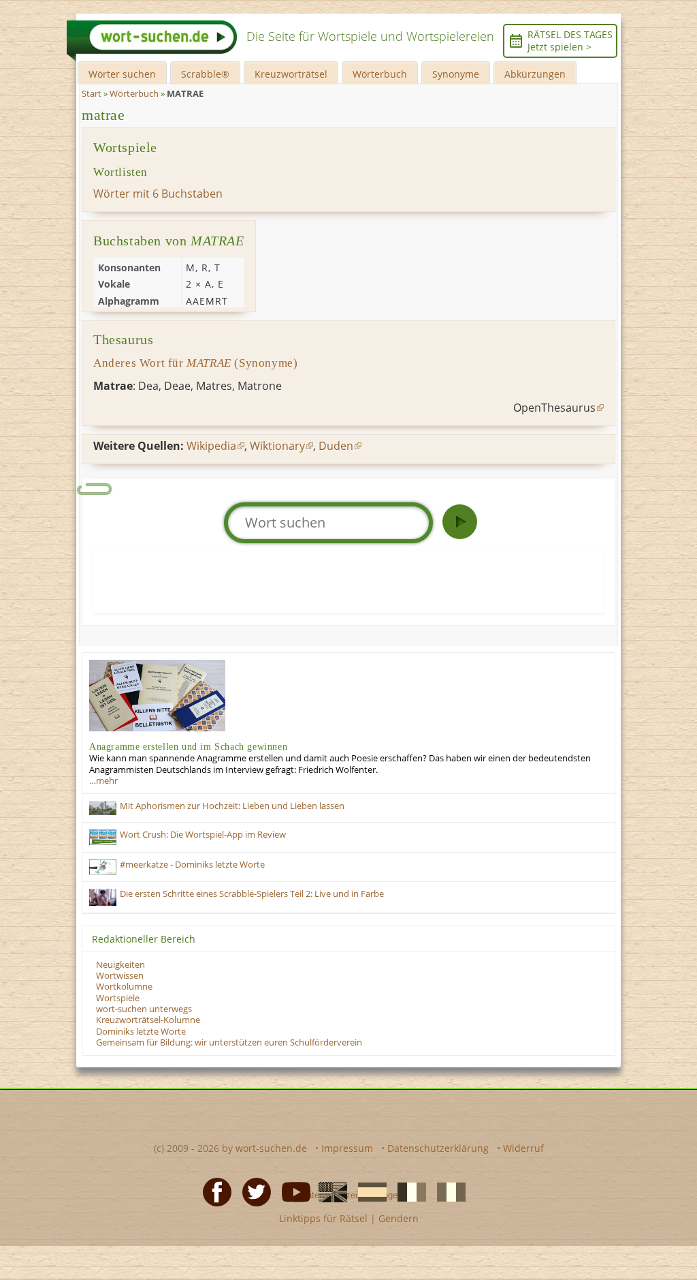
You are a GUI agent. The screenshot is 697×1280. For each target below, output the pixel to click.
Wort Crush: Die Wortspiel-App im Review (203, 834)
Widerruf (523, 1148)
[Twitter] (252, 1190)
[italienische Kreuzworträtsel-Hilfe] (447, 1190)
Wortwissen (120, 975)
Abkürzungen (535, 73)
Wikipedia (211, 445)
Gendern (398, 1218)
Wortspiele (118, 998)
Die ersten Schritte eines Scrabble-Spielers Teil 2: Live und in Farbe (252, 894)
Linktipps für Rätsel (323, 1218)
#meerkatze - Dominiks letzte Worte (192, 864)
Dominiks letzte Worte (141, 1031)
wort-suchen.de (271, 1148)
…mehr (103, 781)
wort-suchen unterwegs (144, 1009)
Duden (336, 445)
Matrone (260, 385)
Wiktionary (277, 445)
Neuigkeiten (120, 965)
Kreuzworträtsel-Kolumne (148, 1020)
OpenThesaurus (554, 407)
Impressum (347, 1148)
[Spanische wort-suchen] (368, 1190)
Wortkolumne (124, 986)
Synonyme (455, 73)
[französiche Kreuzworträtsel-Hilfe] (407, 1190)
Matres (214, 385)
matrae (103, 114)
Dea (148, 385)
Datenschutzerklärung (438, 1148)
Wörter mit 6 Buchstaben (158, 193)
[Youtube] (292, 1190)
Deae (177, 385)
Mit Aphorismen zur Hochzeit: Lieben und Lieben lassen (232, 806)
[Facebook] (213, 1190)
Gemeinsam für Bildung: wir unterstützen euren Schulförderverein (229, 1042)
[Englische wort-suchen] (328, 1190)
